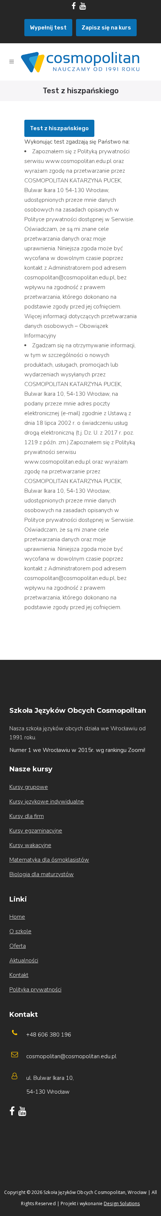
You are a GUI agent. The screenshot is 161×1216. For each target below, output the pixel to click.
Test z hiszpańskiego (59, 128)
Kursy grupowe (28, 787)
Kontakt (18, 975)
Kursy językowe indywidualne (46, 801)
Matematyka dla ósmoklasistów (49, 860)
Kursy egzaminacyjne (35, 830)
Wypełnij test (48, 27)
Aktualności (23, 960)
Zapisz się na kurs (106, 27)
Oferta (17, 946)
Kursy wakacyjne (30, 845)
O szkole (20, 931)
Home (17, 917)
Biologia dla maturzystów (41, 874)
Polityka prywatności (35, 989)
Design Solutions (122, 1203)
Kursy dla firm (26, 816)
